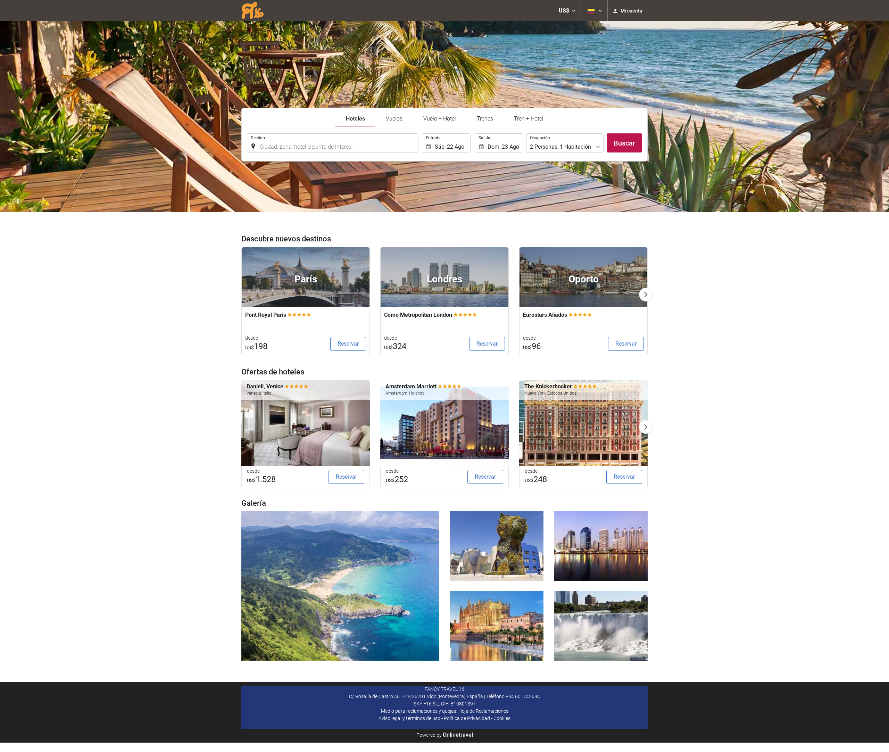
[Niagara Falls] (601, 626)
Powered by (444, 735)
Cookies (501, 718)
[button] (567, 10)
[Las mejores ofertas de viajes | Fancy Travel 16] (256, 10)
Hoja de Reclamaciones (483, 711)
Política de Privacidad (467, 718)
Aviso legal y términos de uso (409, 718)
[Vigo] (340, 586)
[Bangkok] (601, 546)
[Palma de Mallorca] (496, 626)
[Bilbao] (496, 546)
